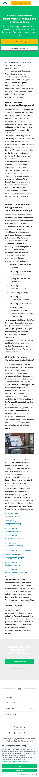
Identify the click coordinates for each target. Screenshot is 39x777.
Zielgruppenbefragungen (14, 557)
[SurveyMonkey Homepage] (5, 3)
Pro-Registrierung (20, 42)
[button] (19, 697)
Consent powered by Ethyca (28, 774)
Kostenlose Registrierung (19, 48)
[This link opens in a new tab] (9, 733)
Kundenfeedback (11, 555)
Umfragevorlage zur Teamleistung (18, 550)
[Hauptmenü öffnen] (34, 3)
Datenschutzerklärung (9, 761)
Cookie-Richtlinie (23, 761)
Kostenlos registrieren (20, 3)
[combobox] (19, 727)
